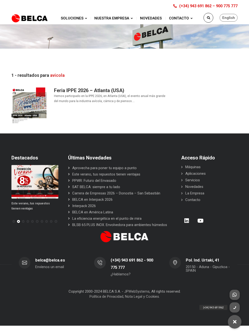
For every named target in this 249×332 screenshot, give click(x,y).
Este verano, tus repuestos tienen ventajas (106, 174)
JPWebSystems (137, 291)
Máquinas (193, 167)
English (228, 18)
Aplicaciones (195, 173)
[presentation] (13, 221)
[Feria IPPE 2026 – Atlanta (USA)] (29, 105)
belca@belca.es (50, 260)
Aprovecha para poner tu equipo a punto (104, 168)
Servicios (192, 180)
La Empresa (194, 193)
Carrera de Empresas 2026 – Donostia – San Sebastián (116, 193)
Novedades (194, 186)
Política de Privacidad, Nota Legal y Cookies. (124, 296)
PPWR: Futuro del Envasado (94, 180)
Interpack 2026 (84, 206)
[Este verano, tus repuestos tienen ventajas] (34, 182)
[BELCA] (29, 18)
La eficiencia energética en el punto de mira (107, 218)
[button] (18, 221)
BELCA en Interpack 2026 (92, 199)
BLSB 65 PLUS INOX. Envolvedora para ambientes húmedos (119, 225)
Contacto (192, 200)
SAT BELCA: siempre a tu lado (96, 187)
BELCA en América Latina (92, 212)
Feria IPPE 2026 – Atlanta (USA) (89, 90)
